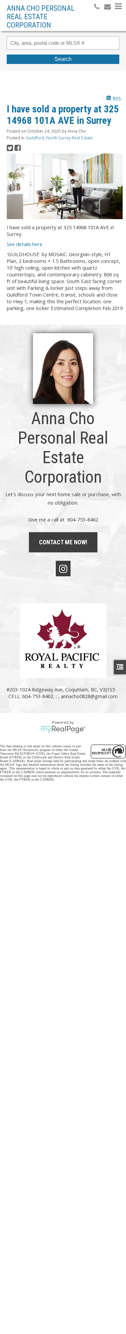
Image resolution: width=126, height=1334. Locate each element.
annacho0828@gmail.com (89, 696)
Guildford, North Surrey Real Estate (59, 138)
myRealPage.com (63, 729)
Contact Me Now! (63, 542)
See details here (24, 244)
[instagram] (63, 568)
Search (63, 59)
